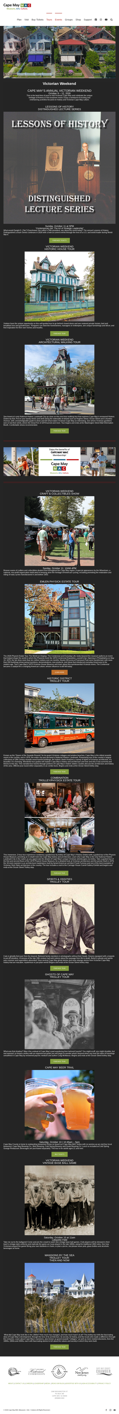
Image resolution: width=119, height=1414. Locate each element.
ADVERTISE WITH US (73, 1383)
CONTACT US (19, 1383)
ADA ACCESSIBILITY (89, 1383)
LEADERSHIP (39, 1383)
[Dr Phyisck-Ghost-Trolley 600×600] (59, 980)
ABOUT (10, 1383)
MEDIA (47, 1383)
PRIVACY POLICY (104, 1383)
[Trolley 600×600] (59, 684)
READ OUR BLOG (58, 1383)
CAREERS (29, 1383)
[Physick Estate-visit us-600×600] (59, 585)
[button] (111, 19)
